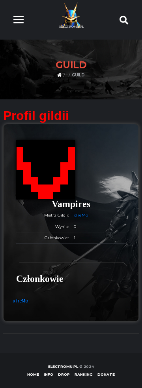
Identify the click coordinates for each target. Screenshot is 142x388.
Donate (106, 374)
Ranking (84, 374)
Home (33, 374)
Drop (64, 374)
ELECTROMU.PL (63, 366)
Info (48, 374)
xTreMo (81, 215)
